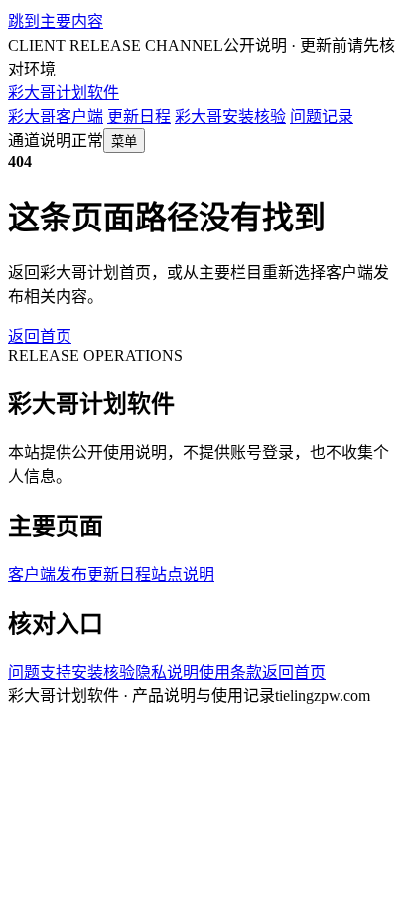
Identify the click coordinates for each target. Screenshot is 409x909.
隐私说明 (167, 672)
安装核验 (103, 672)
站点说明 (182, 574)
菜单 (124, 141)
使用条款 (230, 672)
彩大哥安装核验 (230, 116)
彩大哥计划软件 (63, 92)
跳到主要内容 (55, 21)
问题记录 (321, 116)
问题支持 (39, 672)
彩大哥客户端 (55, 116)
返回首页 (39, 336)
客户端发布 (47, 574)
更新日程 (139, 116)
